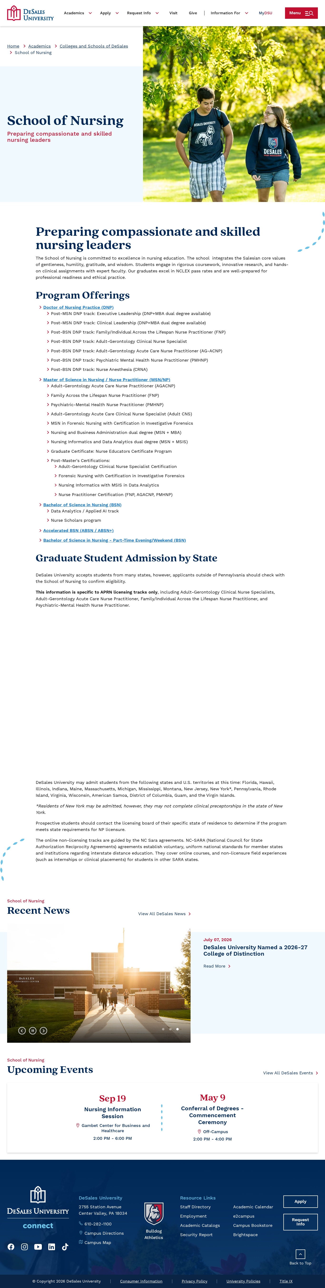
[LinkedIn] (51, 1247)
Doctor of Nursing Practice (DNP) (78, 307)
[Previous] (22, 1031)
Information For (225, 13)
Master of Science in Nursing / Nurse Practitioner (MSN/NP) (106, 380)
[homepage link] (30, 13)
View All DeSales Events (288, 1072)
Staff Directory (195, 1206)
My (265, 13)
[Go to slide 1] (163, 1029)
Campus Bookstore (252, 1225)
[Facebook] (11, 1247)
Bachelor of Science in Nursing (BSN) (82, 505)
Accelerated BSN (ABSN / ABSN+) (78, 530)
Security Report (196, 1234)
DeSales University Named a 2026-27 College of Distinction (255, 951)
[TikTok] (65, 1247)
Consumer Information (141, 1281)
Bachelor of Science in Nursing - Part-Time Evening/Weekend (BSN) (114, 540)
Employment (193, 1216)
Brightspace (245, 1234)
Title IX (286, 1281)
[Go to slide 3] (177, 1029)
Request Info (139, 13)
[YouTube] (38, 1247)
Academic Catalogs (200, 1225)
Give (193, 13)
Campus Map (97, 1242)
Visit (173, 13)
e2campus (243, 1216)
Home (13, 46)
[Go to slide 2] (170, 1029)
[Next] (43, 1031)
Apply (105, 13)
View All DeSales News (162, 913)
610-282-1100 (98, 1223)
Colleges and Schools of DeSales (94, 46)
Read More (214, 966)
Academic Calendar (253, 1206)
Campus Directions (104, 1233)
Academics (74, 13)
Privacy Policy (194, 1281)
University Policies (243, 1281)
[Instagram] (24, 1247)
